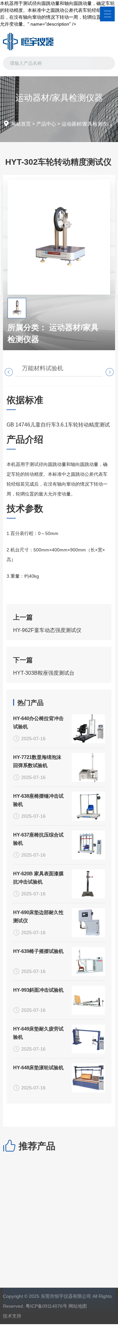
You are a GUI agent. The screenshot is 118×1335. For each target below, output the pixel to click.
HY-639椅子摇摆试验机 (38, 951)
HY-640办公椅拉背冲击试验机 (38, 722)
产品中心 (46, 124)
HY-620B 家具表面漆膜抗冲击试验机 (38, 878)
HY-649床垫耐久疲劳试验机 (38, 1033)
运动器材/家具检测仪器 (87, 124)
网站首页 (21, 124)
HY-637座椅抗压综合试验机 (38, 839)
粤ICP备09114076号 (46, 1306)
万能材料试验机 (42, 368)
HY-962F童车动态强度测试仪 (47, 630)
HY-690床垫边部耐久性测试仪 (38, 916)
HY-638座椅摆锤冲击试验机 (38, 800)
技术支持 (12, 1316)
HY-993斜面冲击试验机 (38, 990)
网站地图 (78, 1306)
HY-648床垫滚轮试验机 (38, 1067)
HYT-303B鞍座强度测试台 (43, 673)
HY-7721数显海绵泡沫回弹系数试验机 (37, 761)
